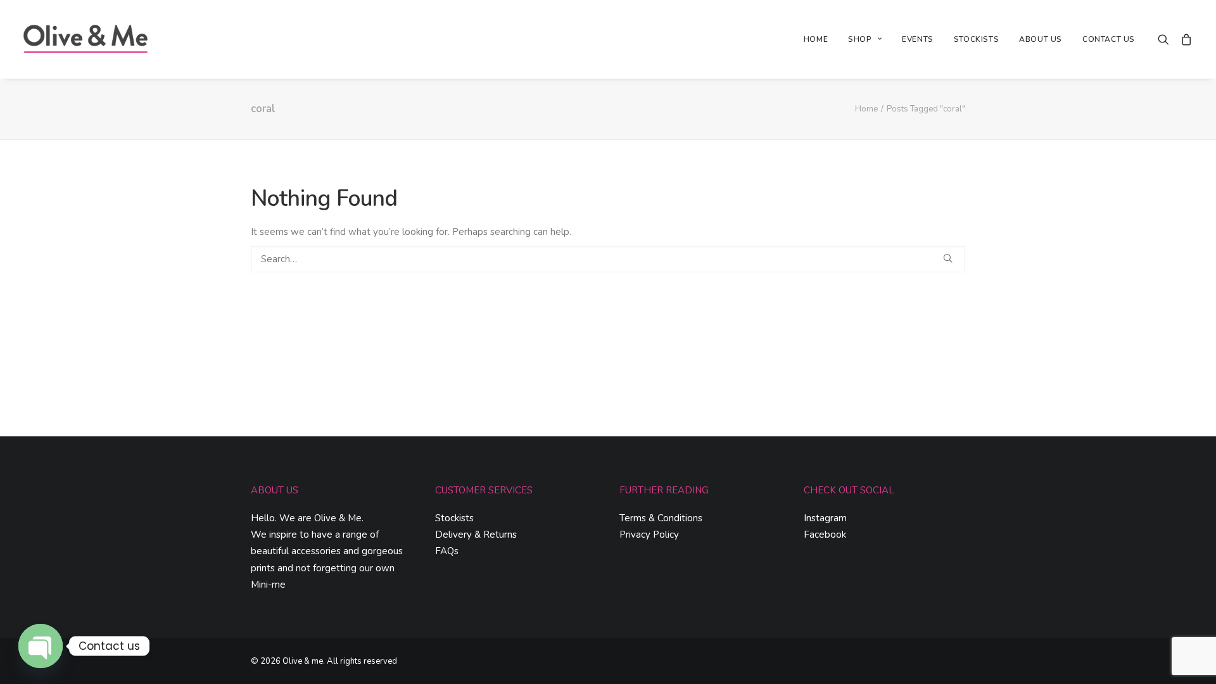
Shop (859, 39)
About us (1040, 39)
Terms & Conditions (660, 518)
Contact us (1108, 39)
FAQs (447, 551)
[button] (1166, 39)
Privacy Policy (649, 534)
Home (816, 39)
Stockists (976, 39)
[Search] (608, 259)
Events (918, 39)
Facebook (825, 534)
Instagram (825, 518)
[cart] (1184, 39)
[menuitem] (816, 39)
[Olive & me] (86, 39)
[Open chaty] (40, 646)
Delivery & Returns (476, 534)
